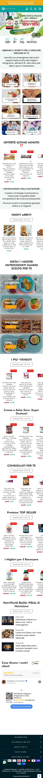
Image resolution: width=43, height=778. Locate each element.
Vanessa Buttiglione (15, 679)
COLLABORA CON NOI (21, 742)
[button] (3, 681)
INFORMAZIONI (20, 737)
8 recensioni (11, 681)
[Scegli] (21, 324)
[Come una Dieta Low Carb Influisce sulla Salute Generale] (8, 633)
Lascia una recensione (21, 706)
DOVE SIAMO (21, 752)
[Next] (38, 35)
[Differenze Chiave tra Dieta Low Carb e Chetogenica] (8, 620)
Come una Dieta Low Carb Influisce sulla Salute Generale (28, 635)
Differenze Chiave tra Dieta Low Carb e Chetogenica (26, 622)
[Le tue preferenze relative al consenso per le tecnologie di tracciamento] (39, 776)
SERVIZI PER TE (21, 747)
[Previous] (34, 35)
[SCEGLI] (21, 284)
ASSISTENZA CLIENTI (21, 757)
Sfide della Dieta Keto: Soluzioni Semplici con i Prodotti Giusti (27, 648)
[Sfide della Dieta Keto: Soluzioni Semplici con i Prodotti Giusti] (8, 646)
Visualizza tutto (21, 220)
